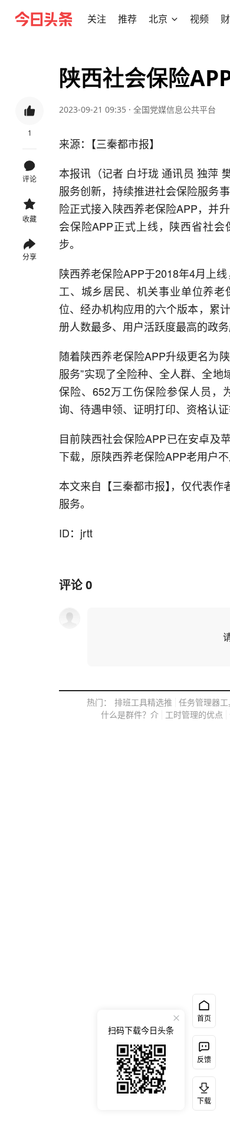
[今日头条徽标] (43, 19)
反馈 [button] (204, 1060)
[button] (96, 19)
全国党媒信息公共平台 (174, 109)
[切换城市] (174, 18)
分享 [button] (29, 257)
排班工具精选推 (143, 702)
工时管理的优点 (194, 714)
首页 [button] (204, 1018)
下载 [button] (201, 1091)
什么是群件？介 (130, 714)
